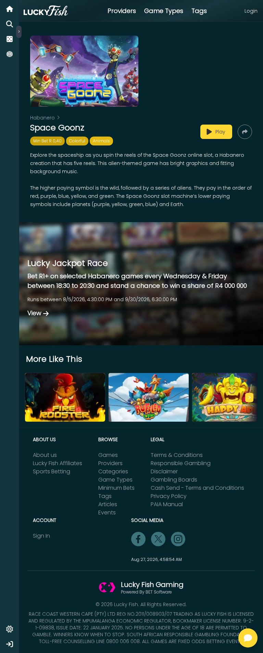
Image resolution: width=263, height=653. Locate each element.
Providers (122, 11)
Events (107, 512)
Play (220, 131)
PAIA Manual (167, 504)
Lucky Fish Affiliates (57, 463)
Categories (113, 471)
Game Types (163, 11)
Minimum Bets (116, 488)
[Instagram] (178, 539)
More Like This (54, 359)
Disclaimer (164, 471)
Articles (107, 504)
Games (108, 455)
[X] (158, 539)
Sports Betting (51, 471)
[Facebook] (138, 539)
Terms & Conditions (177, 455)
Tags (199, 11)
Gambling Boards (174, 480)
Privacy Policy (169, 496)
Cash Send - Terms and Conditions (197, 488)
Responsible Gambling (181, 463)
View (34, 313)
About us (45, 455)
